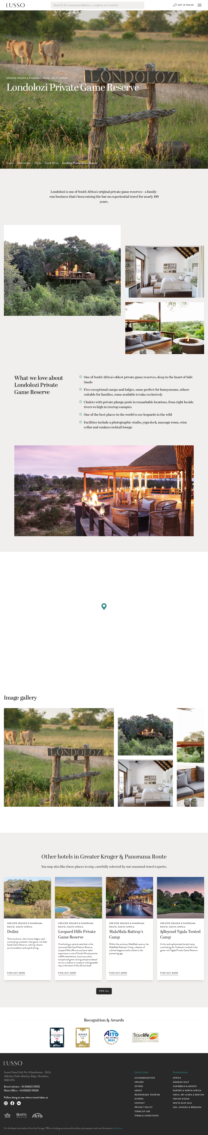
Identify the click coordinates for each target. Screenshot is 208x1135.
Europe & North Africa (187, 1090)
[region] (104, 610)
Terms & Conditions (147, 1115)
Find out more (16, 973)
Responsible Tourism (147, 1094)
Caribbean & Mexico (185, 1086)
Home (9, 163)
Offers (139, 1086)
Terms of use (142, 1111)
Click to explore (105, 661)
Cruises (139, 1082)
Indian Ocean (181, 1098)
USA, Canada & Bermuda (187, 1107)
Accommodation (145, 1077)
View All (104, 991)
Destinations (24, 163)
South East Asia (182, 1103)
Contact (140, 1103)
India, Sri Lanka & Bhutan (188, 1094)
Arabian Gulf (181, 1082)
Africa (37, 163)
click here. (118, 1128)
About (138, 1090)
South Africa (51, 163)
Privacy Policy (144, 1107)
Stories (139, 1098)
